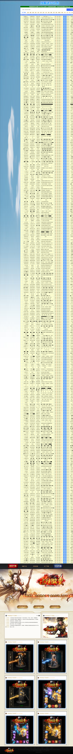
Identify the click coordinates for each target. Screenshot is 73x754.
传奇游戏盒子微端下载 (24, 566)
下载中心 (13, 566)
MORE (37, 615)
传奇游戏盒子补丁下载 (46, 566)
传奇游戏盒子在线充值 (35, 566)
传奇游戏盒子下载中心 (58, 566)
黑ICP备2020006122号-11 (39, 752)
